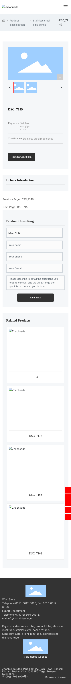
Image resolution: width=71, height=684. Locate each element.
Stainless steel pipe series (41, 22)
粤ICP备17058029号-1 (15, 676)
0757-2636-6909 (26, 614)
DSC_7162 (35, 553)
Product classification (17, 22)
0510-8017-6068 (25, 603)
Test (35, 377)
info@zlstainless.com (20, 618)
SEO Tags (39, 671)
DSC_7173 (35, 435)
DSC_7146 (27, 199)
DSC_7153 (23, 207)
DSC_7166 (35, 494)
